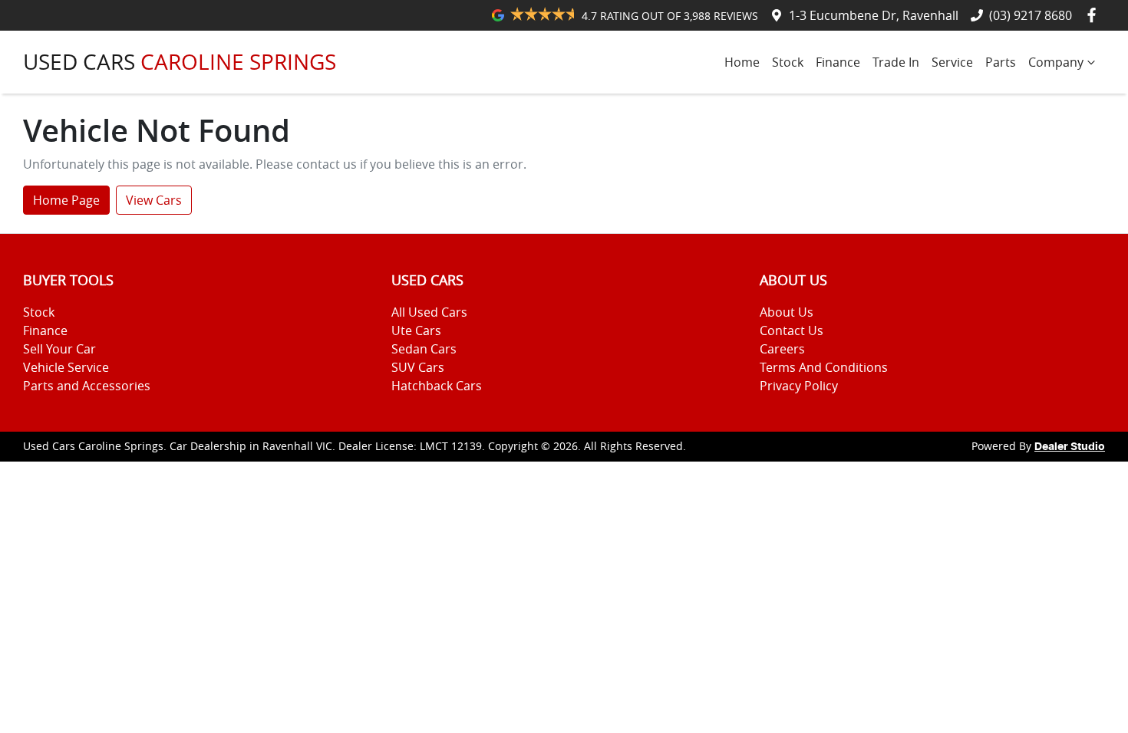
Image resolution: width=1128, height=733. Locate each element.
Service (952, 62)
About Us (786, 312)
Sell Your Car (59, 348)
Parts (1000, 62)
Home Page (66, 200)
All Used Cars (429, 312)
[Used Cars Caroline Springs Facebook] (1094, 15)
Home (742, 62)
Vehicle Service (66, 367)
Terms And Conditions (824, 367)
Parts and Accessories (86, 385)
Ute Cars (416, 330)
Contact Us (791, 330)
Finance (838, 62)
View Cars (154, 200)
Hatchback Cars (436, 385)
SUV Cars (417, 367)
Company (1055, 62)
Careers (782, 348)
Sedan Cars (424, 348)
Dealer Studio (1069, 447)
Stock (787, 62)
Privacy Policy (799, 385)
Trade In (895, 62)
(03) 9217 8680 (1030, 15)
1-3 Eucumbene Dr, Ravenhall (873, 15)
